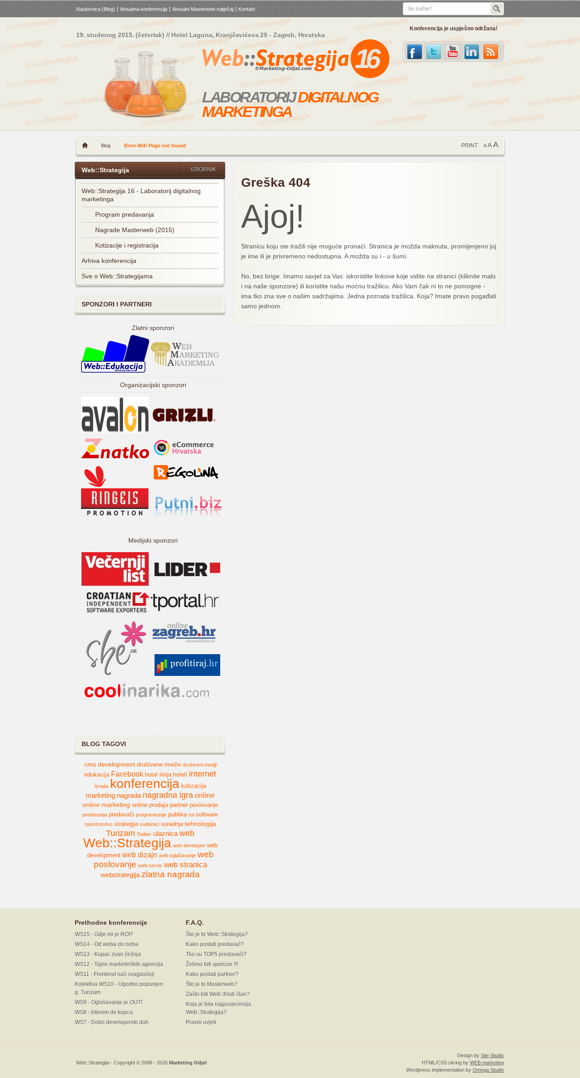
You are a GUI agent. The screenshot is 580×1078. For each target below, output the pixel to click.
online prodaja (150, 805)
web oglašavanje (177, 855)
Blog (106, 145)
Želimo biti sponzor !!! (212, 964)
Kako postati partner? (212, 974)
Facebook (414, 51)
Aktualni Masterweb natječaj (202, 9)
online (205, 795)
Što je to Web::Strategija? (217, 934)
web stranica (185, 864)
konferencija (144, 784)
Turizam (120, 833)
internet (202, 773)
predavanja (94, 814)
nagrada (129, 795)
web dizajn (139, 855)
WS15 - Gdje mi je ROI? (104, 934)
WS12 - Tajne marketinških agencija (119, 964)
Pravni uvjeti (201, 1022)
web (186, 833)
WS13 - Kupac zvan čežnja (108, 954)
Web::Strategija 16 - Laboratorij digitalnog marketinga (141, 195)
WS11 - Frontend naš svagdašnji (115, 974)
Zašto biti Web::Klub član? (218, 994)
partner (179, 805)
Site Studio (492, 1055)
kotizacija (193, 786)
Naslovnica (85, 145)
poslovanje (204, 805)
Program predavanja (124, 214)
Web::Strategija (127, 843)
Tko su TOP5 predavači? (216, 954)
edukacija (96, 775)
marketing (100, 795)
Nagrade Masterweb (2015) (134, 229)
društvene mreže (159, 765)
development (116, 764)
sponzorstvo (98, 824)
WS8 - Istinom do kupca (104, 1012)
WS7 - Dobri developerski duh (112, 1022)
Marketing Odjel (188, 1062)
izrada (101, 786)
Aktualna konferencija (143, 9)
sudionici (149, 824)
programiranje (151, 814)
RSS (490, 51)
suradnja (172, 824)
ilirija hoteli (173, 775)
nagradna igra (168, 795)
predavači (121, 814)
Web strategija (275, 60)
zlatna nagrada (170, 874)
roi (191, 814)
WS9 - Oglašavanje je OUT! (108, 1002)
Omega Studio (488, 1070)
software (207, 814)
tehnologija (200, 824)
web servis (150, 865)
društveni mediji (200, 764)
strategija (126, 824)
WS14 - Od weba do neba (106, 944)
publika (177, 814)
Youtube (452, 51)
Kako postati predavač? (215, 944)
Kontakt (246, 9)
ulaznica (165, 833)
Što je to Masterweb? (211, 984)
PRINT (469, 145)
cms (90, 764)
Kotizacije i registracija (127, 245)
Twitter (433, 51)
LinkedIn (471, 51)
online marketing (106, 804)
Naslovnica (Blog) (95, 9)
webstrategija (120, 875)
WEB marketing (487, 1062)
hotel (151, 775)
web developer (189, 845)
